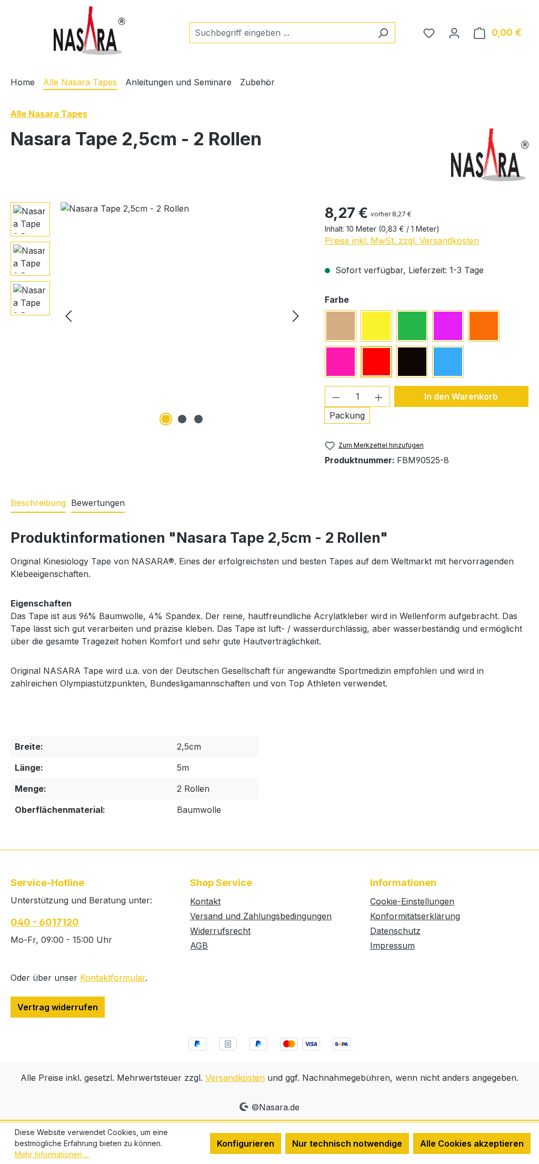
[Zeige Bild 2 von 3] (182, 419)
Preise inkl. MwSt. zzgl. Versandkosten (402, 240)
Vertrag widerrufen (57, 1007)
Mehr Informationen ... (52, 1154)
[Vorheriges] (68, 315)
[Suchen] (383, 32)
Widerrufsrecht (220, 931)
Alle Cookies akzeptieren (472, 1143)
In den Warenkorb (461, 396)
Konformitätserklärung (415, 916)
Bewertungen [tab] (98, 503)
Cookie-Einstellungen (412, 901)
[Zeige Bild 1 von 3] (166, 419)
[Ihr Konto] (454, 32)
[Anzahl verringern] (336, 396)
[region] (157, 315)
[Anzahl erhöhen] (379, 396)
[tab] (38, 503)
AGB (199, 945)
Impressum (392, 945)
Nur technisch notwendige (347, 1143)
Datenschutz (395, 931)
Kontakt (205, 901)
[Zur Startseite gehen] (89, 30)
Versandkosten (235, 1077)
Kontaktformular (112, 977)
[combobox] (280, 32)
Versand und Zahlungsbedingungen (261, 916)
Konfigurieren (245, 1143)
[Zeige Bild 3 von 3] (198, 419)
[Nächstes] (296, 315)
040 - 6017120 (45, 922)
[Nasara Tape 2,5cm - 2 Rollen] (182, 315)
